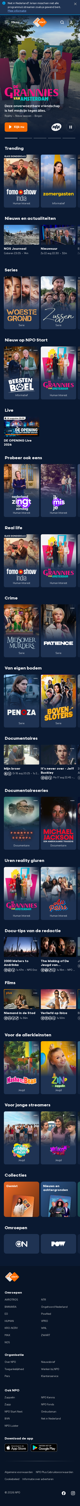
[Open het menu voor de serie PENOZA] (35, 678)
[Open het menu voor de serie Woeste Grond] (35, 280)
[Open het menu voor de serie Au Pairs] (72, 871)
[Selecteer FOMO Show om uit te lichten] (25, 136)
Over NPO (10, 1362)
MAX (7, 1335)
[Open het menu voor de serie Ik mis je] (72, 468)
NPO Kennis (48, 1397)
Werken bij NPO (50, 1369)
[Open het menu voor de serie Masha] (35, 1045)
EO (6, 1314)
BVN (7, 1418)
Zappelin (10, 1397)
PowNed (46, 1314)
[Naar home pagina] (40, 22)
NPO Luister (11, 1426)
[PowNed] (58, 1244)
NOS (7, 1342)
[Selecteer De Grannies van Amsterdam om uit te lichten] (11, 136)
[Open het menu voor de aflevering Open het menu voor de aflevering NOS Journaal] (35, 228)
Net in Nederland (51, 1418)
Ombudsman (48, 1411)
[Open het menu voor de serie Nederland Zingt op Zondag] (35, 468)
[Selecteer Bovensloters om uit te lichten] (40, 136)
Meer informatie (17, 11)
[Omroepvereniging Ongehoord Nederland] (21, 1244)
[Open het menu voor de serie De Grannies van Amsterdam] (72, 350)
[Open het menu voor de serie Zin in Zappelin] (72, 1045)
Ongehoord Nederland (54, 1307)
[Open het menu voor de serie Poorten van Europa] (35, 800)
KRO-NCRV (11, 1328)
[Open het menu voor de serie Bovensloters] (72, 678)
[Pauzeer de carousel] (70, 127)
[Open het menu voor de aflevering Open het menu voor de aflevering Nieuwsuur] (72, 228)
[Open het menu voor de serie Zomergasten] (72, 158)
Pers (7, 1376)
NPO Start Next (14, 1411)
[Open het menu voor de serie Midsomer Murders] (35, 608)
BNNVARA (11, 1307)
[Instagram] (73, 1494)
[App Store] (16, 1447)
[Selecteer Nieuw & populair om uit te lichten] (69, 136)
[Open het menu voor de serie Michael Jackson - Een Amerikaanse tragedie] (72, 800)
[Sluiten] (75, 4)
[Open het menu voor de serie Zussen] (72, 280)
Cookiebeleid (12, 1479)
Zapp (8, 1404)
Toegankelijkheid (14, 1369)
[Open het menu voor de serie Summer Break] (35, 1115)
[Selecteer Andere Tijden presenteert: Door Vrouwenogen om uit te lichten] (54, 136)
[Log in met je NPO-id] (71, 22)
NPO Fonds (47, 1404)
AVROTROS (11, 1299)
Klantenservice (49, 1376)
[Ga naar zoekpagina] (62, 22)
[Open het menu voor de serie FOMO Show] (35, 158)
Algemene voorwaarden (19, 1472)
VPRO (44, 1321)
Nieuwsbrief (48, 1362)
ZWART (45, 1335)
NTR (43, 1299)
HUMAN (9, 1321)
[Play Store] (44, 1447)
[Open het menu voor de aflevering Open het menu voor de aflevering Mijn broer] (35, 748)
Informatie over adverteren (38, 1479)
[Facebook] (63, 1494)
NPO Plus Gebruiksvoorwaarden (54, 1472)
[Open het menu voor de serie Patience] (72, 608)
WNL (44, 1328)
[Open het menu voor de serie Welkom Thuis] (72, 1115)
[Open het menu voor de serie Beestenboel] (35, 350)
